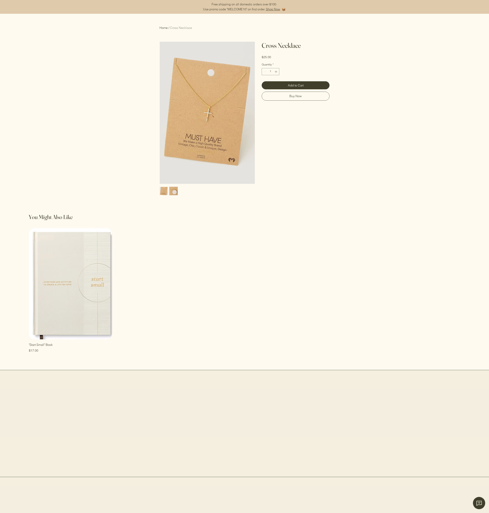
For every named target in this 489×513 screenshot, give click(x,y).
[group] (244, 290)
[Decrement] (264, 71)
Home (163, 28)
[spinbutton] (270, 71)
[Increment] (276, 71)
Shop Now (273, 9)
